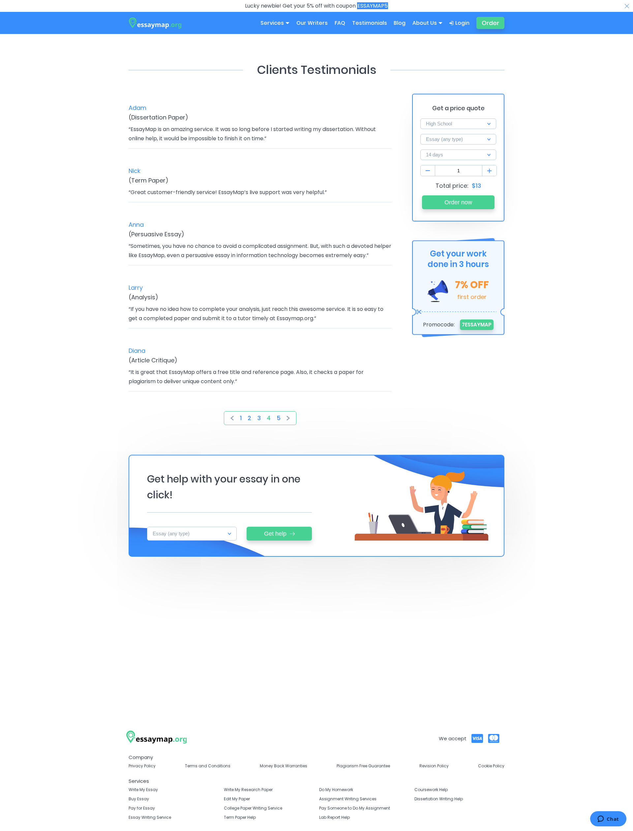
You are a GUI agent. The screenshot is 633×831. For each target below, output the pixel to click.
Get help (275, 533)
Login (462, 23)
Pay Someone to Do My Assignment (354, 808)
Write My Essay (143, 789)
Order (490, 23)
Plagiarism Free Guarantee (363, 766)
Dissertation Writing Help (438, 799)
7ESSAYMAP (477, 324)
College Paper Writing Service (253, 808)
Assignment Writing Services (348, 799)
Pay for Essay (142, 808)
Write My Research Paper (248, 789)
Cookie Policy (491, 766)
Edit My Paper (237, 799)
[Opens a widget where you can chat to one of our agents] (608, 819)
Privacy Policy (142, 766)
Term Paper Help (240, 817)
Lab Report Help (334, 817)
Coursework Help (431, 789)
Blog (400, 23)
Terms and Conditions (207, 766)
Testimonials (369, 23)
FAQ (340, 23)
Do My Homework (336, 789)
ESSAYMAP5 (372, 5)
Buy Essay (139, 799)
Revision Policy (434, 766)
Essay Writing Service (150, 817)
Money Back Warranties (283, 766)
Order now (458, 202)
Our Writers (312, 23)
